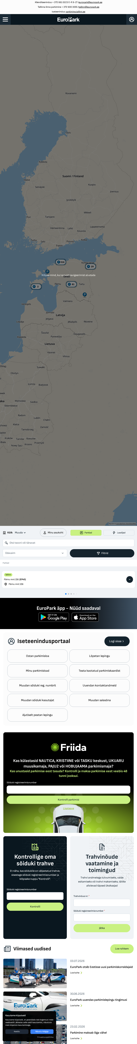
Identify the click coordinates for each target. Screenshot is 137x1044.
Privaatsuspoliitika (45, 1037)
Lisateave (68, 808)
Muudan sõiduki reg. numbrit (37, 685)
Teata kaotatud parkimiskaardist (99, 670)
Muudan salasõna (99, 700)
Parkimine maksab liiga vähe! (88, 1032)
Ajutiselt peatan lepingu (37, 715)
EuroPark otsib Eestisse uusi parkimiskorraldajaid (101, 967)
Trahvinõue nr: (82, 896)
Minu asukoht (55, 532)
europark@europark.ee (90, 2)
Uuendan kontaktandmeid (99, 685)
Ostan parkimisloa (37, 656)
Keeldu (17, 1031)
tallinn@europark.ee (89, 7)
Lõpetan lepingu (99, 656)
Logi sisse (115, 641)
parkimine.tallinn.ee (75, 11)
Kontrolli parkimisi (68, 799)
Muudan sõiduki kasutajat (37, 700)
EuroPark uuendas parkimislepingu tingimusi (98, 1000)
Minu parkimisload (37, 670)
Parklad (88, 532)
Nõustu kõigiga (41, 1031)
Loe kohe (74, 972)
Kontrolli (35, 906)
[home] (68, 19)
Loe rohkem (122, 948)
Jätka (102, 928)
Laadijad (121, 532)
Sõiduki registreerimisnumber (22, 782)
